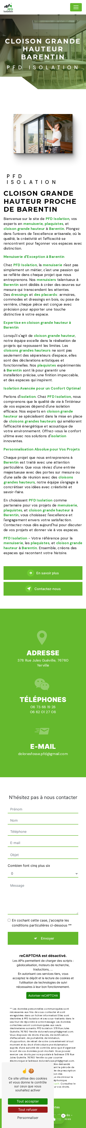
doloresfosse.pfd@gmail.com (43, 754)
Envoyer (47, 938)
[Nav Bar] (76, 7)
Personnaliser (27, 1118)
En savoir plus (47, 573)
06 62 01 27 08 (43, 712)
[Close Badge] (63, 1116)
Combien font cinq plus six (29, 865)
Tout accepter (28, 1101)
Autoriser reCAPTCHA (43, 995)
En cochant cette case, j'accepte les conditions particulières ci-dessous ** (42, 922)
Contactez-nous (47, 589)
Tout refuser (27, 1109)
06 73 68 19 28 (43, 707)
